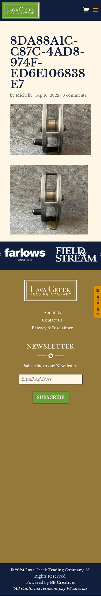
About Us (52, 312)
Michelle (24, 95)
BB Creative (62, 582)
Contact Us (52, 320)
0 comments (74, 95)
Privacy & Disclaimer (52, 328)
